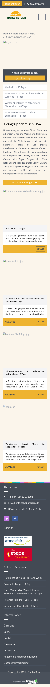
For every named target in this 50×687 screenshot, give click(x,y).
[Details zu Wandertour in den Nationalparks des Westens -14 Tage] (25, 277)
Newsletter (10, 644)
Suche (7, 631)
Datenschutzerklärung (16, 662)
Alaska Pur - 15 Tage (15, 87)
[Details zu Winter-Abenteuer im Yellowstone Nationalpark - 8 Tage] (25, 350)
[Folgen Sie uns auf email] (6, 518)
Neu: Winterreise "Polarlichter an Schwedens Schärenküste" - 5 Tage (23, 592)
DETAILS (40, 249)
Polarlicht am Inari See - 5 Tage (21, 599)
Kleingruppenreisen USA (18, 36)
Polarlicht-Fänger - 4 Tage (18, 584)
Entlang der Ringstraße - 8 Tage (21, 605)
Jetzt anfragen (25, 78)
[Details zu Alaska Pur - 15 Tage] (25, 207)
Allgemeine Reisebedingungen (20, 656)
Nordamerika (20, 33)
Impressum (10, 650)
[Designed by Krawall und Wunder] (32, 681)
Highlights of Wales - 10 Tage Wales (23, 577)
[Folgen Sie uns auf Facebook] (15, 518)
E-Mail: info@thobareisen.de (23, 502)
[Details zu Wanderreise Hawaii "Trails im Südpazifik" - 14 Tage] (25, 423)
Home (6, 33)
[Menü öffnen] (42, 17)
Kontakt (8, 638)
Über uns (9, 625)
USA (32, 33)
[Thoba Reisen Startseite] (15, 15)
